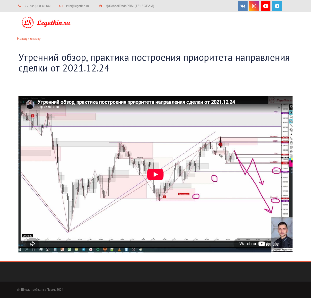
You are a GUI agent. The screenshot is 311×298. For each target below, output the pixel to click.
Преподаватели (239, 23)
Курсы (127, 23)
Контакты (206, 23)
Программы (156, 23)
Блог (183, 23)
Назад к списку (29, 38)
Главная (104, 23)
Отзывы (270, 23)
